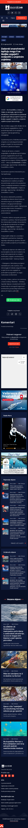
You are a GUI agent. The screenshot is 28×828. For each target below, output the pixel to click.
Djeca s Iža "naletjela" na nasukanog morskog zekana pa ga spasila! (13, 708)
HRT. (17, 291)
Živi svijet (4, 37)
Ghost (22, 819)
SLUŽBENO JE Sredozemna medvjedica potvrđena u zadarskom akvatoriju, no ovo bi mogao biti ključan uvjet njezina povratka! (13, 633)
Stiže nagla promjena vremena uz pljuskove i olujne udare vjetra (16, 487)
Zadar (3, 40)
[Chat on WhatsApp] (14, 300)
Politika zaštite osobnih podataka (9, 788)
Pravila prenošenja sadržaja (8, 791)
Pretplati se (21, 18)
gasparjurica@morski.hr (15, 803)
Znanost (11, 37)
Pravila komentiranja (7, 326)
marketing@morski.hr (12, 806)
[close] (26, 2)
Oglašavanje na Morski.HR (7, 786)
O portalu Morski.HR (6, 783)
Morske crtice (19, 37)
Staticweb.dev (14, 821)
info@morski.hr (10, 799)
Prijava (13, 18)
